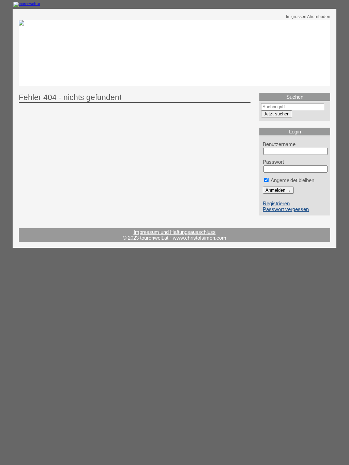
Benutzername (279, 144)
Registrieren (276, 203)
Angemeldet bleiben (292, 180)
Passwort (273, 162)
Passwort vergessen (286, 209)
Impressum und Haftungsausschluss (175, 232)
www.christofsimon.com (199, 238)
